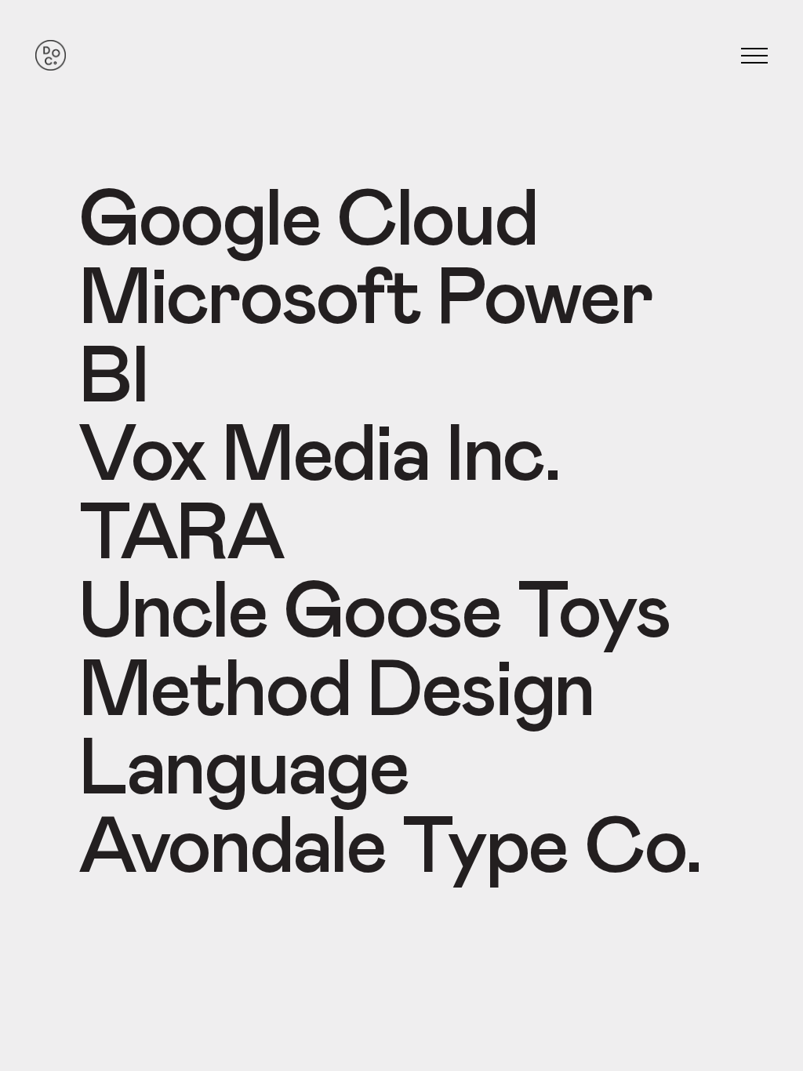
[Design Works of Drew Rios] (50, 56)
